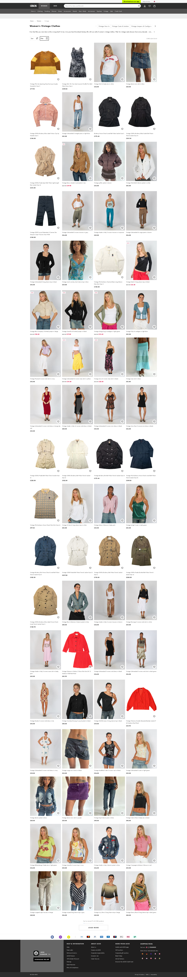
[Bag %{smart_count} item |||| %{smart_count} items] (154, 6)
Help (68, 947)
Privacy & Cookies (139, 974)
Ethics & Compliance (72, 967)
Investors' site (95, 956)
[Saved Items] (149, 6)
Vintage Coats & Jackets (120, 26)
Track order (70, 950)
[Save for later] (58, 79)
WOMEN (44, 6)
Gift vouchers (119, 950)
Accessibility (154, 974)
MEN (55, 6)
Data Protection (71, 964)
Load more (93, 928)
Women (39, 21)
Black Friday (118, 956)
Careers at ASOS (96, 950)
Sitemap (69, 962)
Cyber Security (95, 959)
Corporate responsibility (98, 953)
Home (32, 21)
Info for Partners (119, 959)
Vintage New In (104, 26)
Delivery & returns (72, 953)
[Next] (155, 26)
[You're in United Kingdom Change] (154, 1)
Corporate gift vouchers (122, 953)
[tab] (33, 11)
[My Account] (144, 6)
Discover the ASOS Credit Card (124, 962)
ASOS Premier (71, 956)
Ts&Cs (147, 974)
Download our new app (131, 1)
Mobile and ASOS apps (122, 947)
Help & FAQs (146, 1)
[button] (142, 954)
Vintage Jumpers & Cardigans (141, 26)
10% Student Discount (73, 959)
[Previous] (96, 26)
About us (93, 947)
